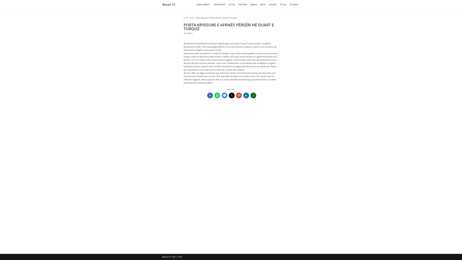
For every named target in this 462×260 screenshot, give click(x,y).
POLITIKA (242, 4)
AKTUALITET (219, 4)
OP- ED (232, 4)
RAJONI (253, 4)
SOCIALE (273, 4)
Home (186, 18)
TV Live (283, 4)
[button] (210, 4)
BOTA (262, 4)
